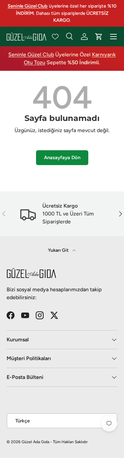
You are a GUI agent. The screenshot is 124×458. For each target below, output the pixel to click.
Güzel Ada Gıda (35, 442)
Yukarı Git (59, 250)
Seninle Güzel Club (31, 54)
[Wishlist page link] (55, 36)
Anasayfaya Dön (62, 157)
